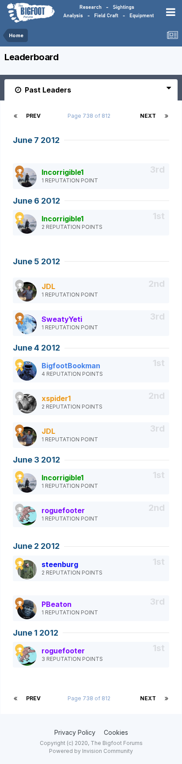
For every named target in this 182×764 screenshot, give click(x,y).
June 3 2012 (36, 459)
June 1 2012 (35, 632)
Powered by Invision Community (91, 751)
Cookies (116, 732)
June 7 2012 (36, 140)
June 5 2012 (36, 261)
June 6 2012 (36, 200)
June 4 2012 (36, 347)
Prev (33, 115)
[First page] (15, 116)
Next (148, 115)
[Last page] (166, 116)
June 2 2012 (36, 546)
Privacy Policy (74, 732)
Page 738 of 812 (90, 115)
